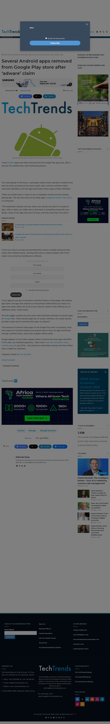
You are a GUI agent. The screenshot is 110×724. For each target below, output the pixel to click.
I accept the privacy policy (56, 38)
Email (32, 28)
